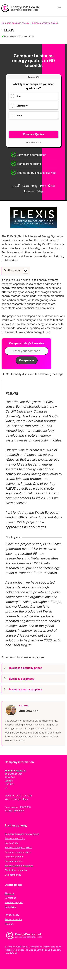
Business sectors (14, 861)
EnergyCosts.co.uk (25, 7)
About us (9, 893)
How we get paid (14, 902)
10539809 (25, 807)
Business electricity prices (25, 667)
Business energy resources (19, 865)
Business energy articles (44, 23)
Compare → (26, 360)
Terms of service (13, 919)
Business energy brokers (18, 852)
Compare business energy (15, 23)
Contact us (10, 897)
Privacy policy (12, 914)
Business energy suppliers (25, 689)
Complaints (11, 907)
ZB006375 (19, 810)
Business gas (12, 843)
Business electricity (15, 838)
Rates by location (14, 856)
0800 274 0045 (24, 795)
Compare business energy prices (22, 834)
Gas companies (13, 874)
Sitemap (9, 924)
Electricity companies (16, 870)
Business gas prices (21, 678)
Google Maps (21, 799)
